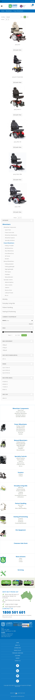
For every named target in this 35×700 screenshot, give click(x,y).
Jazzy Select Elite (17, 174)
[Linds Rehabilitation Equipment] (13, 6)
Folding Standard (9, 264)
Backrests (20, 520)
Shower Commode (20, 490)
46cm (4, 398)
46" (3, 359)
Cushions (20, 518)
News (20, 558)
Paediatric (7, 274)
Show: (2, 19)
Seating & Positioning (9, 311)
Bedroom (20, 494)
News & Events (20, 557)
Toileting (21, 492)
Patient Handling (8, 307)
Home (2, 11)
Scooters (21, 472)
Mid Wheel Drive (9, 248)
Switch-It (7, 287)
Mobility (5, 299)
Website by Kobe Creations (17, 693)
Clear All (30, 324)
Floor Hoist (20, 505)
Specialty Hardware (10, 240)
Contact (21, 561)
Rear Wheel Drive (9, 251)
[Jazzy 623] (17, 32)
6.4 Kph (4, 381)
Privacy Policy (17, 650)
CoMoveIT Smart (9, 292)
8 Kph (4, 389)
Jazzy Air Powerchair (17, 77)
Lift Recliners (21, 497)
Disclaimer (17, 655)
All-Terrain (7, 256)
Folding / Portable (9, 245)
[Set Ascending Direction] (22, 17)
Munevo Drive (8, 290)
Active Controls (8, 285)
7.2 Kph (4, 387)
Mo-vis (6, 295)
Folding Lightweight (9, 266)
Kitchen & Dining (21, 489)
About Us (17, 645)
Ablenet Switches (9, 282)
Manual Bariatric (9, 277)
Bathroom (20, 487)
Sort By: (3, 17)
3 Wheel (21, 476)
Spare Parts (8, 230)
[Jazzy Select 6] (17, 97)
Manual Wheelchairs (9, 261)
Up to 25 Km (5, 373)
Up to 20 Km (5, 370)
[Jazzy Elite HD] (17, 129)
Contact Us (17, 660)
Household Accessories (20, 495)
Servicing (21, 570)
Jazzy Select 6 (17, 109)
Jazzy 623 (17, 44)
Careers (17, 658)
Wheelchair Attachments (11, 235)
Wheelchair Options (10, 237)
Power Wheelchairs (9, 243)
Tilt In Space (8, 271)
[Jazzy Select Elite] (17, 162)
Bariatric (7, 258)
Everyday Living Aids (9, 303)
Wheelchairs (9, 11)
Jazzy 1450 (17, 206)
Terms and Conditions (17, 653)
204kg (4, 345)
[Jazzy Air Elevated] (17, 64)
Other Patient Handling (20, 508)
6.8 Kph (4, 384)
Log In (32, 1)
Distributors (17, 647)
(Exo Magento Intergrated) (17, 696)
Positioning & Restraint (20, 523)
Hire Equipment (21, 530)
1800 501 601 (13, 612)
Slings (20, 506)
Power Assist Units (9, 232)
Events (20, 560)
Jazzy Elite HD (17, 142)
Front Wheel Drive (9, 253)
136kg (4, 350)
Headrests (20, 521)
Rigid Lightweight (9, 269)
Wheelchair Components (10, 227)
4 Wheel (21, 474)
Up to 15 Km (5, 367)
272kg (4, 347)
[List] (27, 17)
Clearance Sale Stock (21, 543)
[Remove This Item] (31, 321)
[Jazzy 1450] (17, 194)
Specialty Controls (8, 279)
